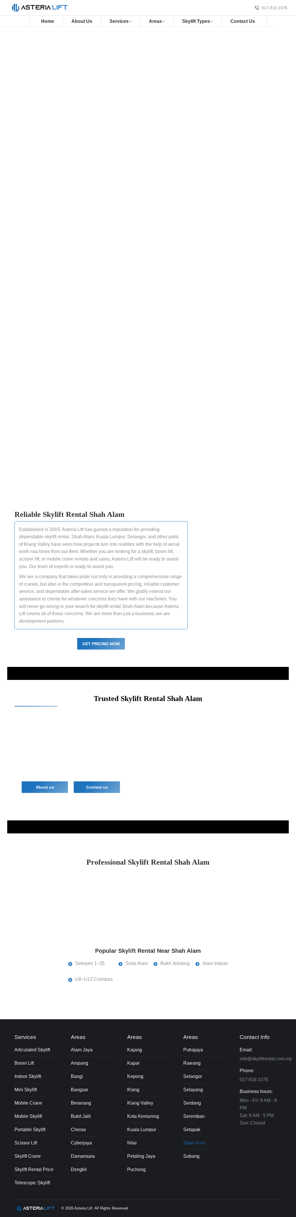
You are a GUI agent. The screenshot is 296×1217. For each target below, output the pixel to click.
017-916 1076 (274, 7)
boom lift (164, 551)
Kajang (134, 1049)
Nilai (132, 1142)
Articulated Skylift (32, 1049)
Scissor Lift (25, 1142)
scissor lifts (98, 743)
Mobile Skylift (28, 1116)
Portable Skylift (29, 1129)
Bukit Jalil (81, 1116)
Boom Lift (24, 1063)
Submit (191, 175)
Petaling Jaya (141, 1156)
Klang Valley (37, 544)
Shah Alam (194, 1142)
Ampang (79, 1063)
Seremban (194, 1116)
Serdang (192, 1103)
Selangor (136, 536)
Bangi (77, 1076)
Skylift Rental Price (33, 1169)
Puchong (136, 1169)
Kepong (135, 1076)
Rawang (192, 1063)
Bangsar (79, 1089)
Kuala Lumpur (110, 536)
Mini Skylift (25, 1089)
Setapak (191, 1129)
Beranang (81, 1103)
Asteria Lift (73, 529)
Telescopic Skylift (32, 1182)
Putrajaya (193, 1049)
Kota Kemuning (143, 1116)
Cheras (78, 1129)
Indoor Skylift (27, 1076)
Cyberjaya (81, 1142)
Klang (133, 1089)
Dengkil (79, 1169)
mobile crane (60, 558)
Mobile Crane (28, 1103)
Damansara (83, 1156)
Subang (191, 1156)
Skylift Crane (27, 1156)
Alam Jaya (81, 1049)
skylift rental (66, 147)
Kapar (133, 1063)
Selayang (193, 1089)
